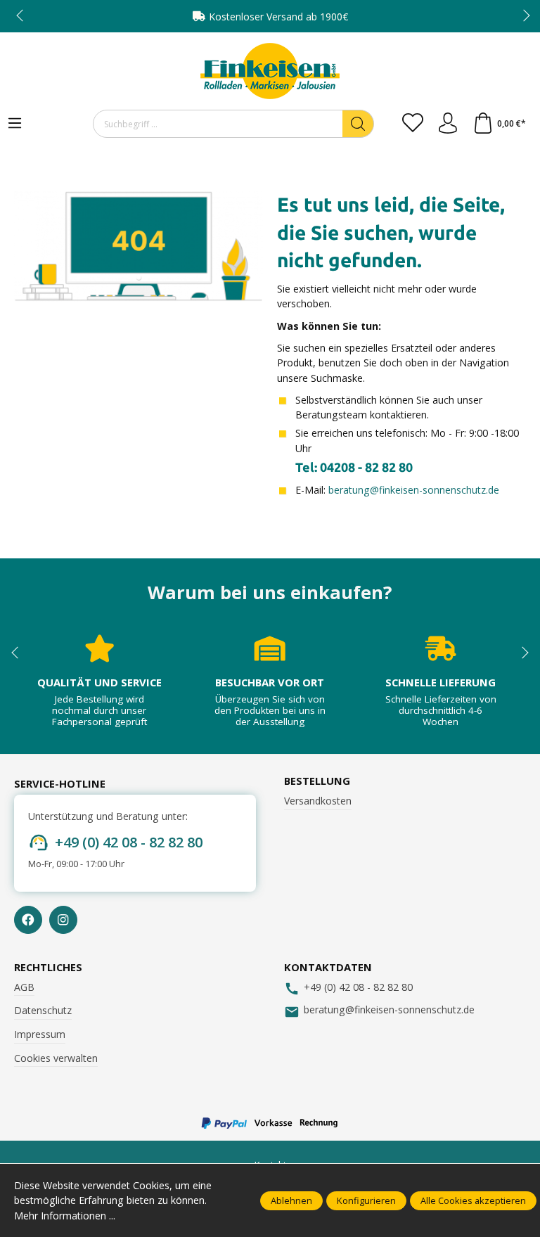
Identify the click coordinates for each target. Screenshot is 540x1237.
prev (21, 16)
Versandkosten (318, 800)
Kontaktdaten (328, 967)
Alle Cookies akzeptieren (473, 1200)
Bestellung (317, 781)
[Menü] (14, 123)
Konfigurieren (366, 1200)
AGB (24, 987)
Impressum (39, 1034)
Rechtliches (48, 967)
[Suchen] (358, 124)
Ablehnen (291, 1200)
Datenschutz (43, 1010)
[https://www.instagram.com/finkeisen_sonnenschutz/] (63, 920)
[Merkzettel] (412, 124)
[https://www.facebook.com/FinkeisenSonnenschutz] (28, 920)
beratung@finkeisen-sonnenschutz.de (413, 489)
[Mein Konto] (447, 124)
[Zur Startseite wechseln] (270, 71)
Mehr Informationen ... (64, 1215)
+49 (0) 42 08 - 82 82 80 (128, 842)
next (522, 16)
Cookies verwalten (56, 1058)
